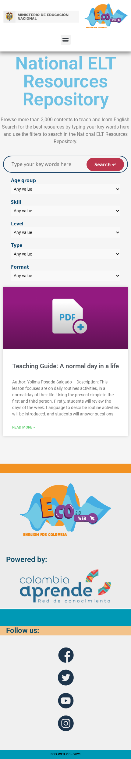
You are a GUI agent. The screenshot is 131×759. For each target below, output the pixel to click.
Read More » (23, 427)
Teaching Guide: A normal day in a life (65, 366)
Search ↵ (105, 164)
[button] (66, 40)
